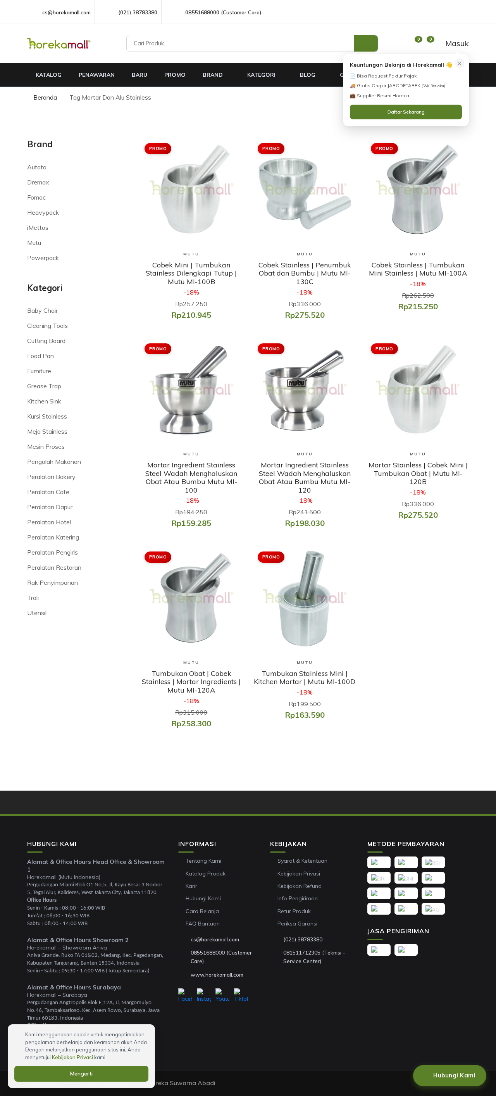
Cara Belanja (202, 911)
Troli (33, 597)
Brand (213, 74)
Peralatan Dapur (49, 507)
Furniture (39, 371)
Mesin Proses (46, 446)
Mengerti (81, 1073)
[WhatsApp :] (184, 957)
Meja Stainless (47, 431)
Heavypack (43, 212)
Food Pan (40, 356)
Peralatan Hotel (49, 522)
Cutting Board (46, 341)
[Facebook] (185, 995)
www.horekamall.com (217, 974)
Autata (36, 167)
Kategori (262, 74)
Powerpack (43, 258)
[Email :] (184, 939)
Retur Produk (294, 911)
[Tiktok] (241, 995)
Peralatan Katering (53, 537)
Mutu (34, 242)
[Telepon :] (277, 939)
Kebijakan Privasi (298, 873)
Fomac (36, 197)
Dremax (38, 182)
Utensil (36, 613)
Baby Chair (42, 310)
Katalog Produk (206, 873)
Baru (139, 74)
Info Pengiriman (297, 898)
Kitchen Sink (44, 401)
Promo (175, 74)
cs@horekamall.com (66, 12)
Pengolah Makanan (54, 461)
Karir (191, 885)
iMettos (37, 227)
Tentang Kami (203, 860)
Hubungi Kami (203, 898)
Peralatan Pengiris (52, 552)
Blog (308, 74)
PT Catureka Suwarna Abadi (173, 1083)
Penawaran (97, 74)
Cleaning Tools (47, 325)
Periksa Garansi (297, 923)
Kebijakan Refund (299, 885)
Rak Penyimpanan (52, 582)
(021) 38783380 (137, 12)
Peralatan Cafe (48, 492)
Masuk (456, 43)
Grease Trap (44, 386)
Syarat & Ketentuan (302, 860)
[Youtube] (222, 995)
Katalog (49, 74)
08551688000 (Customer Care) (223, 12)
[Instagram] (204, 995)
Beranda (44, 97)
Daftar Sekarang (406, 112)
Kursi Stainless (47, 416)
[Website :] (184, 974)
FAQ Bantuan (203, 923)
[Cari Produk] (366, 43)
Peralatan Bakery (51, 477)
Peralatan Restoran (54, 567)
